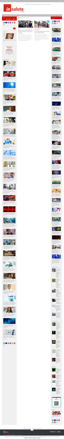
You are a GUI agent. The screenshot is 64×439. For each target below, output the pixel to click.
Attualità (34, 15)
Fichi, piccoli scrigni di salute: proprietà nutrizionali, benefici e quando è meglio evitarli (9, 78)
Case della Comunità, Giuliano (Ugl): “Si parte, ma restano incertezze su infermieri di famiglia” (9, 180)
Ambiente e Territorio (40, 15)
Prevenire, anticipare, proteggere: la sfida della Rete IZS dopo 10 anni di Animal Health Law (8, 124)
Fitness (19, 15)
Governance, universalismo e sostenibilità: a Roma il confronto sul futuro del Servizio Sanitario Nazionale (9, 157)
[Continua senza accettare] (62, 437)
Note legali (29, 428)
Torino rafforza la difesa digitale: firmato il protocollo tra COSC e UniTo (58, 377)
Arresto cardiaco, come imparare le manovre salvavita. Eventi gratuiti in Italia (8, 214)
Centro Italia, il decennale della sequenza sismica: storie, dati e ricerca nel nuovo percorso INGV (58, 308)
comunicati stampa (37, 28)
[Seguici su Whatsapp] (12, 19)
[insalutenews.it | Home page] (14, 8)
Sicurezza (53, 15)
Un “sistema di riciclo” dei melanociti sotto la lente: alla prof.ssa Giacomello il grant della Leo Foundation (9, 280)
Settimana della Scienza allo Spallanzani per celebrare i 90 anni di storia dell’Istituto (9, 146)
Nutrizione (15, 15)
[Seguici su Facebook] (6, 19)
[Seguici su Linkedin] (9, 19)
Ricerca (12, 15)
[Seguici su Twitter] (7, 19)
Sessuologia (27, 15)
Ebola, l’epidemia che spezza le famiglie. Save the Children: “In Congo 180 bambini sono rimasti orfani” (9, 269)
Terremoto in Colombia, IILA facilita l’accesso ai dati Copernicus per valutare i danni (8, 325)
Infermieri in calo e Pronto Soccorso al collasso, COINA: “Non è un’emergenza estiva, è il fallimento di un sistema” (9, 303)
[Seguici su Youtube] (13, 19)
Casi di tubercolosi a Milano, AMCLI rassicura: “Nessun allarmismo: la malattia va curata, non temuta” (8, 113)
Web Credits (39, 428)
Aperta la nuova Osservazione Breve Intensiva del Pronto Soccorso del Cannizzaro (25, 32)
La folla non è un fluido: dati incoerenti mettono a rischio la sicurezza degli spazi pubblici (58, 383)
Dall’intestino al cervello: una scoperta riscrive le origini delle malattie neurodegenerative (56, 117)
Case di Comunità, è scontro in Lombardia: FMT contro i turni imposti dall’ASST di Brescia (9, 191)
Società (31, 15)
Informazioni (24, 428)
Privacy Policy (34, 428)
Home (4, 15)
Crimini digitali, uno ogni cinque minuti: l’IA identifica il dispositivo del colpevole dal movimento (58, 391)
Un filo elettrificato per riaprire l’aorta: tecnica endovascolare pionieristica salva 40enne (56, 89)
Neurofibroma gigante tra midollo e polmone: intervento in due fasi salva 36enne (56, 71)
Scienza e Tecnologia (48, 15)
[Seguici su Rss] (14, 19)
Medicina (7, 15)
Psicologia (22, 15)
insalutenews (29, 28)
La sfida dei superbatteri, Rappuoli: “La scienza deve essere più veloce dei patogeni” (9, 202)
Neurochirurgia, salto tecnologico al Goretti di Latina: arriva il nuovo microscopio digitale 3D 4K (8, 247)
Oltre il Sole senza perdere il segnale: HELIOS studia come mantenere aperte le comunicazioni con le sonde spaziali (58, 335)
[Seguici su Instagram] (10, 19)
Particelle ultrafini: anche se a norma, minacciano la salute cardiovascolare (56, 62)
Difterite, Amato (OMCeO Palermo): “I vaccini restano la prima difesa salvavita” (9, 102)
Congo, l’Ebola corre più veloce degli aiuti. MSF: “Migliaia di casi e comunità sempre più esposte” (9, 258)
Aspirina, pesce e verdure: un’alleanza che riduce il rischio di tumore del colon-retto (56, 233)
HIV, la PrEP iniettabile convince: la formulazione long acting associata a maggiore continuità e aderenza (9, 314)
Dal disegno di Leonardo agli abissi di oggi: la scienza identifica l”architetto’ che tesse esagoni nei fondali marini (58, 344)
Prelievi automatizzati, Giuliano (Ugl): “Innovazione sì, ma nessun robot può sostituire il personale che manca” (9, 225)
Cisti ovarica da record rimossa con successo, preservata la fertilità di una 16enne (56, 186)
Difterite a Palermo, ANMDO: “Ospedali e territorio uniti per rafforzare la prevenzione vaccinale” (9, 169)
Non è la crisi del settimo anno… (56, 416)
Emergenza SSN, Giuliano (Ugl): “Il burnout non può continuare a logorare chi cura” (9, 337)
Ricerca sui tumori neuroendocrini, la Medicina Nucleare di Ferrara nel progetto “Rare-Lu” (9, 292)
